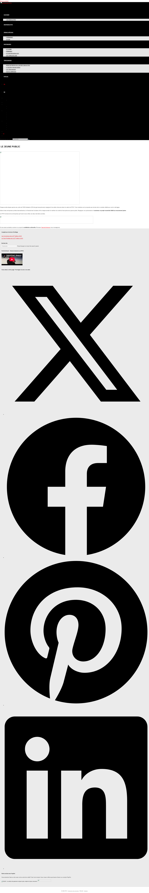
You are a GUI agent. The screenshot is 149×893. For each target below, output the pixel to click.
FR (3, 133)
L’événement (11, 106)
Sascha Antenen (45, 227)
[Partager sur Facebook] (76, 557)
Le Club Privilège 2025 (13, 117)
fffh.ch (5, 131)
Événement (10, 115)
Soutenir (5, 98)
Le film (9, 108)
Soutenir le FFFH (11, 100)
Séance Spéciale (7, 104)
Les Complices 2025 (12, 119)
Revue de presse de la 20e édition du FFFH (18, 123)
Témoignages (6, 121)
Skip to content (4, 1)
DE (3, 136)
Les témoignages (12, 127)
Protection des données (73, 891)
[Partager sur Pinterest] (76, 705)
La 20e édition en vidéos (13, 125)
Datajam (86, 891)
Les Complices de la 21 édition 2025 (12, 236)
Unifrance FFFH (6, 102)
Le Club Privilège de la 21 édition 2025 (12, 238)
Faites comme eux (12, 129)
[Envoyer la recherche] (28, 139)
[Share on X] (76, 414)
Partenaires (6, 110)
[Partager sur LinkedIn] (76, 868)
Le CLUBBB (10, 113)
